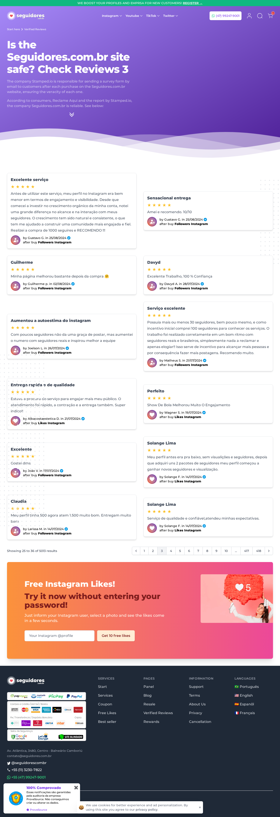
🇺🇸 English (243, 695)
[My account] (249, 15)
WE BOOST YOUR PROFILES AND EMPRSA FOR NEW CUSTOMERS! (140, 3)
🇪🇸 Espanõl (244, 704)
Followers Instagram (55, 242)
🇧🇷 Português (246, 687)
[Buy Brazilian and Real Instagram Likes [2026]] (152, 415)
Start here (13, 29)
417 (246, 551)
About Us (197, 704)
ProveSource (38, 809)
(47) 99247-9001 (227, 16)
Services (105, 695)
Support (196, 687)
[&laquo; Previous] (136, 551)
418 (258, 551)
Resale (149, 704)
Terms (194, 695)
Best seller (107, 722)
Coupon (105, 704)
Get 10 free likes (116, 636)
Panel (149, 687)
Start (102, 687)
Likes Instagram (51, 423)
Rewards (151, 722)
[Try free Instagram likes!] (230, 608)
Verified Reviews (35, 29)
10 (226, 551)
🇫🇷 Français (244, 713)
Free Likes (107, 713)
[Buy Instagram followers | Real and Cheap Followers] (15, 240)
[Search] (259, 15)
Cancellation (200, 722)
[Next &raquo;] (269, 551)
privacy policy (147, 810)
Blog (148, 695)
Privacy (195, 713)
